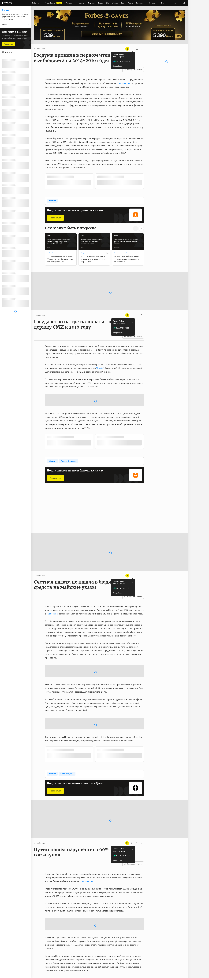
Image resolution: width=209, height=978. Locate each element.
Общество (84, 253)
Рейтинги (69, 3)
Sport (123, 3)
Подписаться (55, 218)
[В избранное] (127, 177)
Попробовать (118, 66)
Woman (115, 3)
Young (130, 3)
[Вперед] (147, 182)
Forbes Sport (51, 253)
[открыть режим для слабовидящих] (127, 49)
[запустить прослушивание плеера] (132, 49)
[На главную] (7, 3)
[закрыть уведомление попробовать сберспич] (132, 55)
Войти (175, 3)
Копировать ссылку (134, 69)
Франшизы (80, 3)
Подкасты (91, 3)
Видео (100, 3)
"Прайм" (100, 368)
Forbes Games (53, 3)
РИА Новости (124, 83)
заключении (52, 613)
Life (107, 3)
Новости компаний (120, 253)
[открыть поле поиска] (184, 3)
